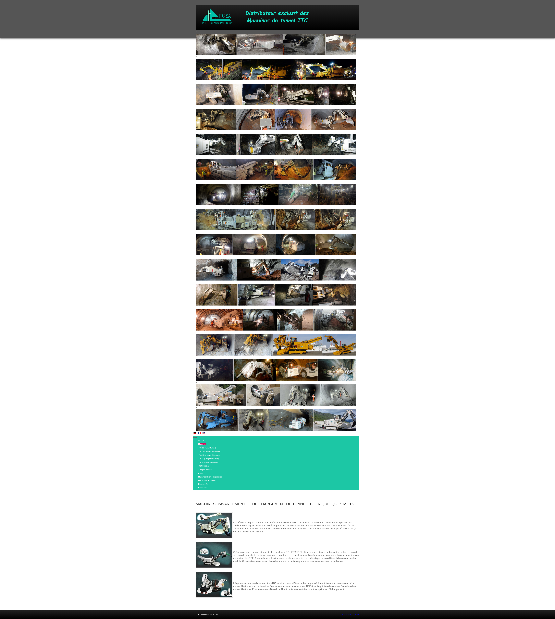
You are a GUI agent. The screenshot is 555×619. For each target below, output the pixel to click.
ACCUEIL (202, 441)
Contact (201, 473)
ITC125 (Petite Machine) (207, 448)
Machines (202, 444)
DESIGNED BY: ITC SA (350, 615)
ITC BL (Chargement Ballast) (209, 459)
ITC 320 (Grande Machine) (208, 462)
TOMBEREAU (204, 466)
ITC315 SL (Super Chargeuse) (209, 455)
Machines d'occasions (207, 481)
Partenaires (202, 488)
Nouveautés (203, 484)
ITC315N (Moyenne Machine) (209, 451)
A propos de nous (205, 470)
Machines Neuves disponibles (210, 477)
